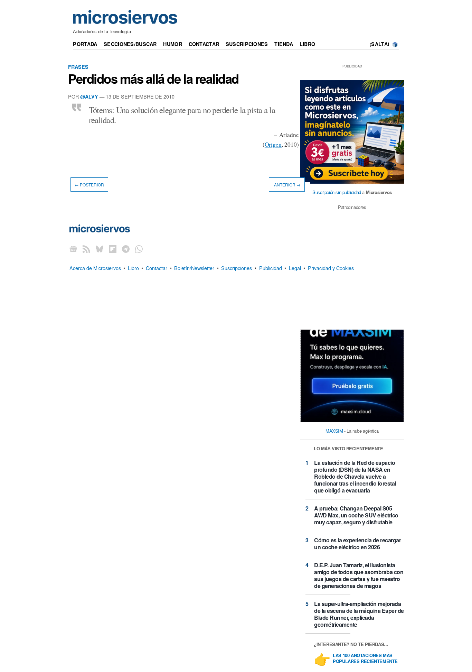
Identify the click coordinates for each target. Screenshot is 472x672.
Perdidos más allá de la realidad (153, 79)
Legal (295, 267)
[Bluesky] (99, 248)
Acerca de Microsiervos (95, 267)
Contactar (204, 43)
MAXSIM (334, 430)
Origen (273, 144)
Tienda (283, 43)
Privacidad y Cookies (331, 267)
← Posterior (89, 184)
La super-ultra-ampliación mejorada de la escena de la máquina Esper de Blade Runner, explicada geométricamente (359, 614)
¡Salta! (379, 43)
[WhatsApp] (139, 248)
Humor (172, 43)
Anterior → (287, 184)
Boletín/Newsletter (194, 267)
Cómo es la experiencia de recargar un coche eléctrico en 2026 (357, 543)
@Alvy (89, 96)
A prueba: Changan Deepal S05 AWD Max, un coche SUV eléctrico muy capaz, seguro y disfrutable (356, 515)
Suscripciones (247, 43)
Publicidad (270, 267)
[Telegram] (126, 248)
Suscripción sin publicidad (336, 192)
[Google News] (73, 248)
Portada (85, 43)
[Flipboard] (112, 248)
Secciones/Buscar (130, 43)
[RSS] (86, 248)
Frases (78, 66)
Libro (307, 43)
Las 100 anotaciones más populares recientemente (365, 658)
